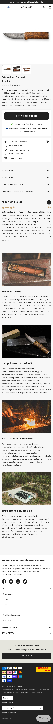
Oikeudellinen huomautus (11, 692)
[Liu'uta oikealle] (49, 202)
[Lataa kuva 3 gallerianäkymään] (26, 69)
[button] (3, 7)
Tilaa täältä (26, 656)
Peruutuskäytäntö (36, 692)
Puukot (5, 599)
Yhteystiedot (25, 692)
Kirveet (5, 604)
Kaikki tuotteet (8, 594)
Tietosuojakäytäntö (21, 689)
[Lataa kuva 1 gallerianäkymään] (6, 69)
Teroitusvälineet (9, 610)
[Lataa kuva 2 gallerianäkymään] (16, 69)
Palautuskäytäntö (7, 689)
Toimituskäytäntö (44, 689)
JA (10, 719)
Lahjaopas (7, 620)
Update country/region (9, 712)
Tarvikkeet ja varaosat (11, 615)
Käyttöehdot (33, 689)
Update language (7, 702)
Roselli (9, 686)
